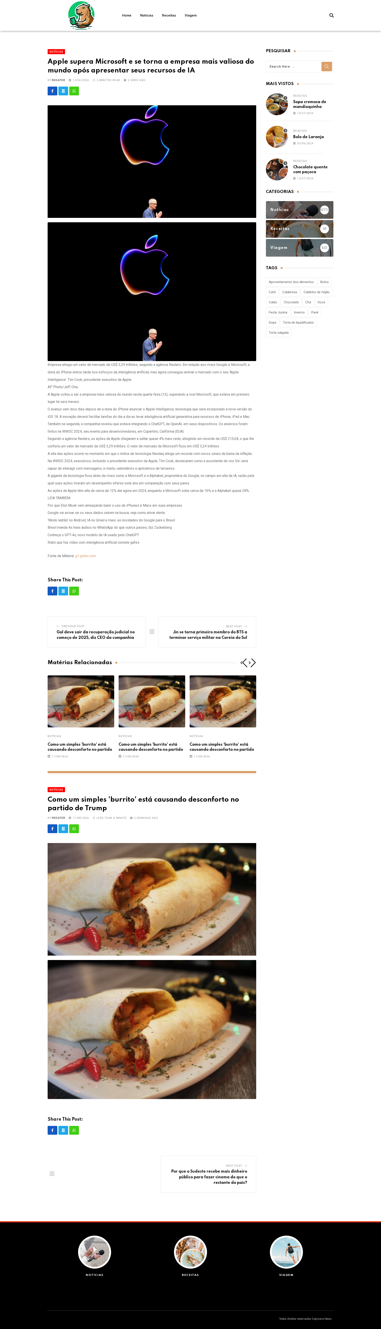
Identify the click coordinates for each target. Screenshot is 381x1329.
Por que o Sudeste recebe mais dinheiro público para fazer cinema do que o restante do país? (209, 1177)
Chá (308, 302)
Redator (58, 80)
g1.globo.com (85, 556)
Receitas (169, 15)
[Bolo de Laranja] (277, 137)
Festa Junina (278, 312)
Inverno (299, 312)
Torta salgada (279, 333)
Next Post (234, 626)
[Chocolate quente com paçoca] (277, 169)
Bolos (324, 282)
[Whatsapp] (74, 91)
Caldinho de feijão (317, 292)
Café (272, 292)
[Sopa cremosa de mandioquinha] (277, 104)
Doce (321, 302)
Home (126, 15)
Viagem (191, 15)
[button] (331, 15)
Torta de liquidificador (298, 322)
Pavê (314, 312)
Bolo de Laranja (308, 137)
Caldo (273, 302)
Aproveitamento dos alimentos (291, 282)
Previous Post (73, 626)
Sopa (272, 322)
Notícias (146, 15)
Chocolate (291, 302)
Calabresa (289, 292)
